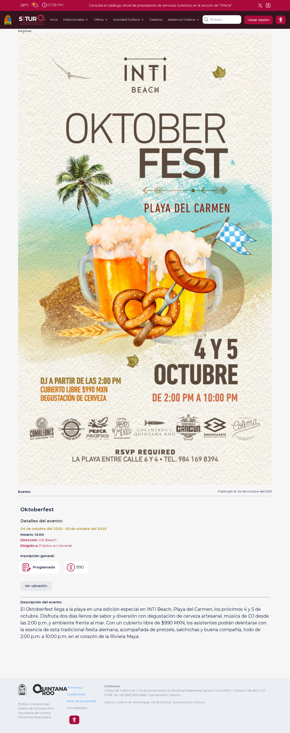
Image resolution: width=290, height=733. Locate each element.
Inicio (54, 19)
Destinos (156, 19)
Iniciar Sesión (258, 20)
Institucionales (73, 19)
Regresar (25, 31)
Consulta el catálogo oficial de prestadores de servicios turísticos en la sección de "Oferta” (160, 5)
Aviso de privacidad (81, 701)
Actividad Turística (126, 19)
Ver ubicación (36, 586)
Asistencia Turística (181, 19)
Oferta (99, 19)
